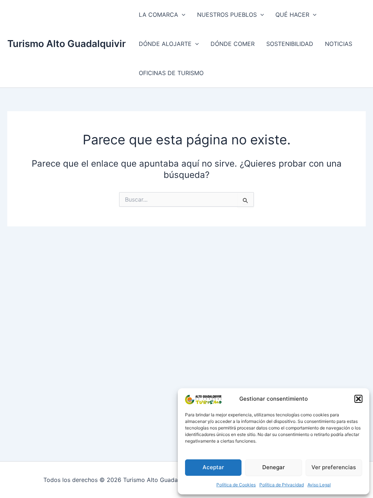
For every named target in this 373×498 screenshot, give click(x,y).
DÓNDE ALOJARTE (165, 43)
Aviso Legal (319, 484)
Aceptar (213, 467)
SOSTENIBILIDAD (289, 43)
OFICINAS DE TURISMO (171, 73)
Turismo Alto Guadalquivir (66, 43)
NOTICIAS (338, 43)
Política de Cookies (236, 484)
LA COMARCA (158, 14)
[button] (358, 398)
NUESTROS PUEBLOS (227, 14)
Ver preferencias (333, 467)
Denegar (273, 467)
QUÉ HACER (292, 14)
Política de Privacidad (281, 484)
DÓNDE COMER (233, 43)
